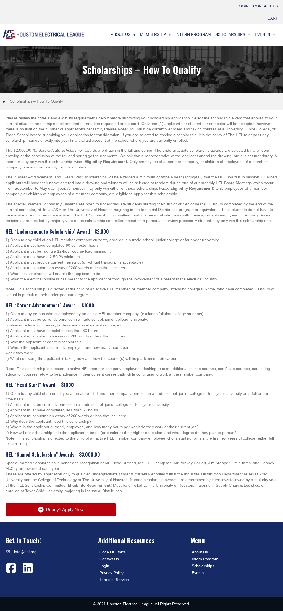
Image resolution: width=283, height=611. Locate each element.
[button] (11, 568)
